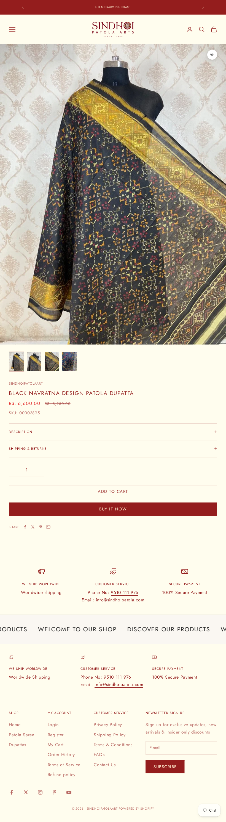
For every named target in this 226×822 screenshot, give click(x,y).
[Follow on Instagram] (40, 792)
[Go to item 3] (52, 361)
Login (53, 724)
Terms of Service (64, 765)
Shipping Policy (110, 735)
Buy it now (113, 509)
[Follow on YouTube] (69, 792)
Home (15, 724)
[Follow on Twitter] (26, 792)
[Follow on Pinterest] (54, 792)
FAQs (99, 754)
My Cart (55, 745)
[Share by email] (48, 527)
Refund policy (62, 774)
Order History (61, 754)
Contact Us (104, 765)
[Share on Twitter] (33, 527)
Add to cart (113, 491)
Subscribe (165, 767)
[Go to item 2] (34, 361)
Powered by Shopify (136, 808)
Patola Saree (21, 735)
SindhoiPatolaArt (26, 383)
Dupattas (17, 745)
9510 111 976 (124, 592)
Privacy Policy (108, 724)
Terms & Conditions (113, 745)
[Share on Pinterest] (40, 527)
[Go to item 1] (16, 361)
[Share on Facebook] (25, 527)
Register (56, 735)
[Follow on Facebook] (11, 792)
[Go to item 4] (69, 361)
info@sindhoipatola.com (120, 600)
